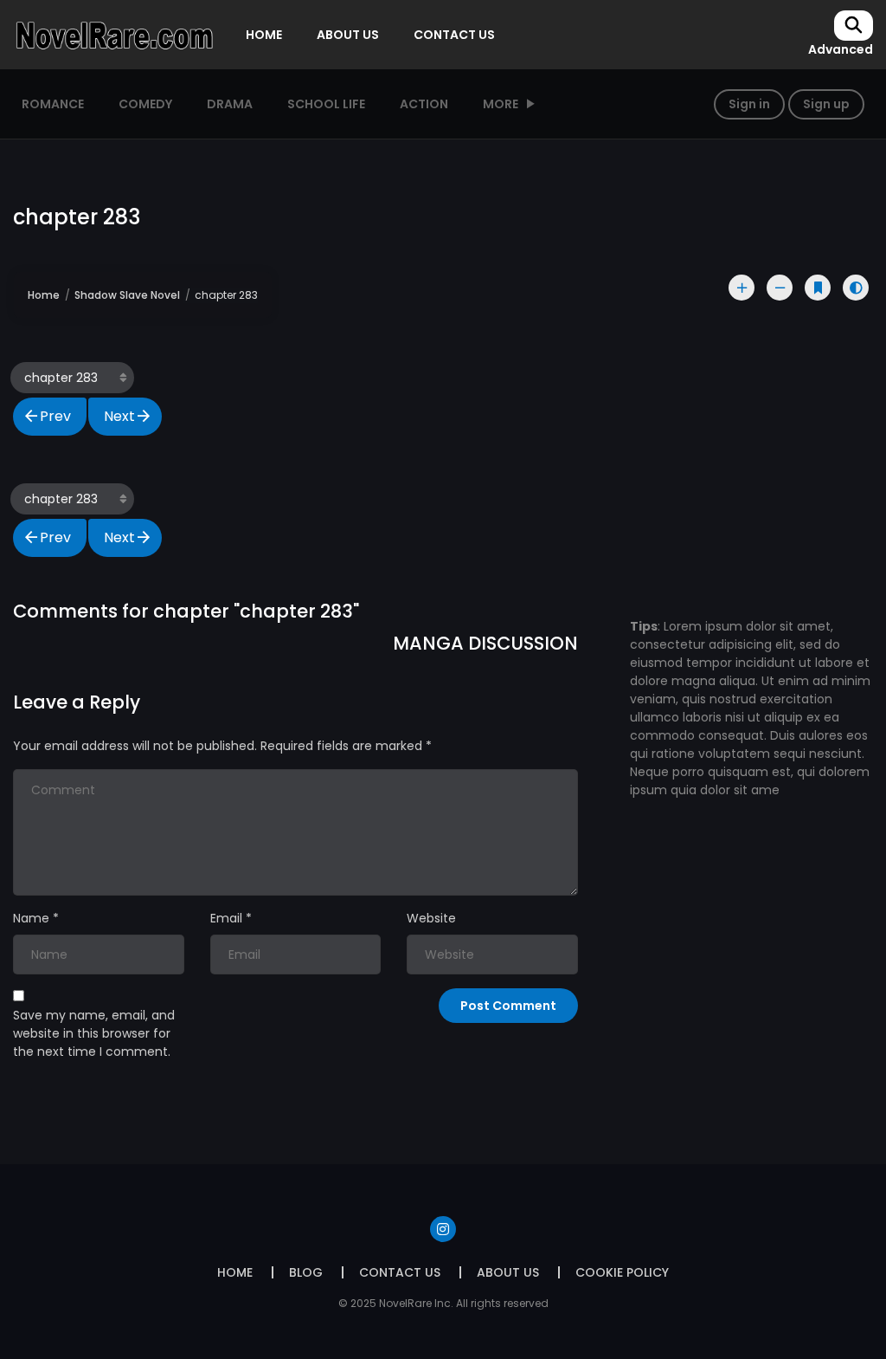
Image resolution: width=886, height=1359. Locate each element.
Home (44, 295)
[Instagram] (443, 1229)
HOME (264, 34)
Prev (55, 416)
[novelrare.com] (113, 33)
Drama (230, 104)
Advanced (840, 49)
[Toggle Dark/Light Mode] (856, 288)
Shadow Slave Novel (127, 295)
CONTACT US (454, 34)
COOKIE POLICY (622, 1272)
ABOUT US (348, 34)
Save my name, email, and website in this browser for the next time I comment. (94, 1033)
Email (226, 918)
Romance (53, 104)
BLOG (306, 1272)
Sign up (826, 104)
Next (119, 416)
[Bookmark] (818, 288)
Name (31, 918)
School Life (326, 104)
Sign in (749, 104)
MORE (500, 104)
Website (431, 918)
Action (424, 104)
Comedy (145, 104)
